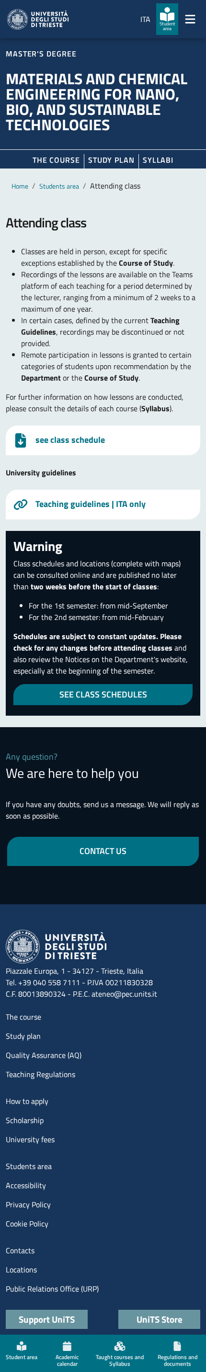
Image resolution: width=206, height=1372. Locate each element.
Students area (59, 186)
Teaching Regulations (40, 1074)
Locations (21, 1269)
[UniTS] (38, 19)
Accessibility (26, 1185)
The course (56, 160)
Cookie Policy (27, 1223)
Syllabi (158, 160)
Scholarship (25, 1120)
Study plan (111, 160)
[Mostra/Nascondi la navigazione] (190, 19)
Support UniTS (47, 1319)
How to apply (27, 1101)
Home (19, 186)
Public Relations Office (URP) (52, 1288)
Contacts (20, 1250)
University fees (30, 1139)
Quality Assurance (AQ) (43, 1055)
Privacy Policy (28, 1204)
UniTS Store (160, 1319)
